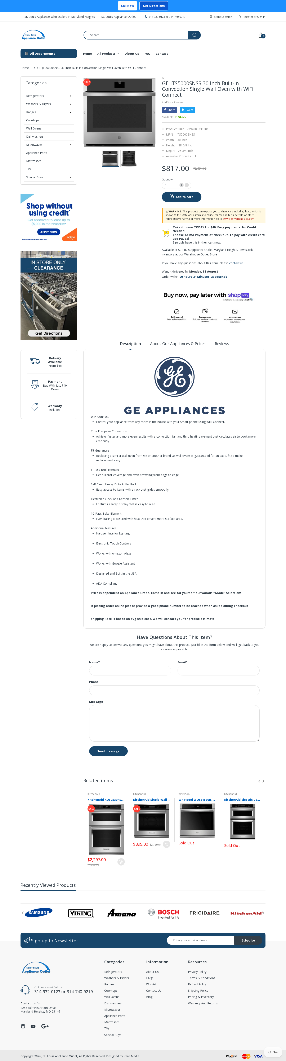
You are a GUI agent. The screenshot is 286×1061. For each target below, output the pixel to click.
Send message (108, 751)
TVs (28, 169)
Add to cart (184, 197)
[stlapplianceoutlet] (49, 35)
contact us (236, 263)
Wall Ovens (33, 128)
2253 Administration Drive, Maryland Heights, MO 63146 (40, 1009)
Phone (94, 682)
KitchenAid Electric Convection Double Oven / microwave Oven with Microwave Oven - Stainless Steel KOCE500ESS (243, 800)
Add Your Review (172, 102)
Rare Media (131, 1056)
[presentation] (259, 781)
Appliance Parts (36, 153)
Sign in (261, 17)
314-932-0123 (157, 17)
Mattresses (33, 161)
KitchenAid (94, 794)
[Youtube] (33, 1027)
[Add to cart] (121, 862)
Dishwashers (35, 136)
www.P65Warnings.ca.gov (238, 218)
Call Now (127, 6)
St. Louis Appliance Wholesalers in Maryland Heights (59, 17)
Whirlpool (184, 794)
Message (96, 702)
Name (94, 662)
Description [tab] (130, 343)
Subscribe (248, 940)
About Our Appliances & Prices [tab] (178, 343)
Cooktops (32, 120)
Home (25, 68)
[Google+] (45, 1025)
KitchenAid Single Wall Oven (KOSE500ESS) (151, 800)
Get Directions (154, 6)
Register (248, 17)
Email (182, 662)
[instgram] (23, 1027)
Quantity (167, 179)
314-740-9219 (177, 17)
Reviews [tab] (222, 343)
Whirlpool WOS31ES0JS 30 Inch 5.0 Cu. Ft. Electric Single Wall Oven (197, 800)
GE (163, 78)
